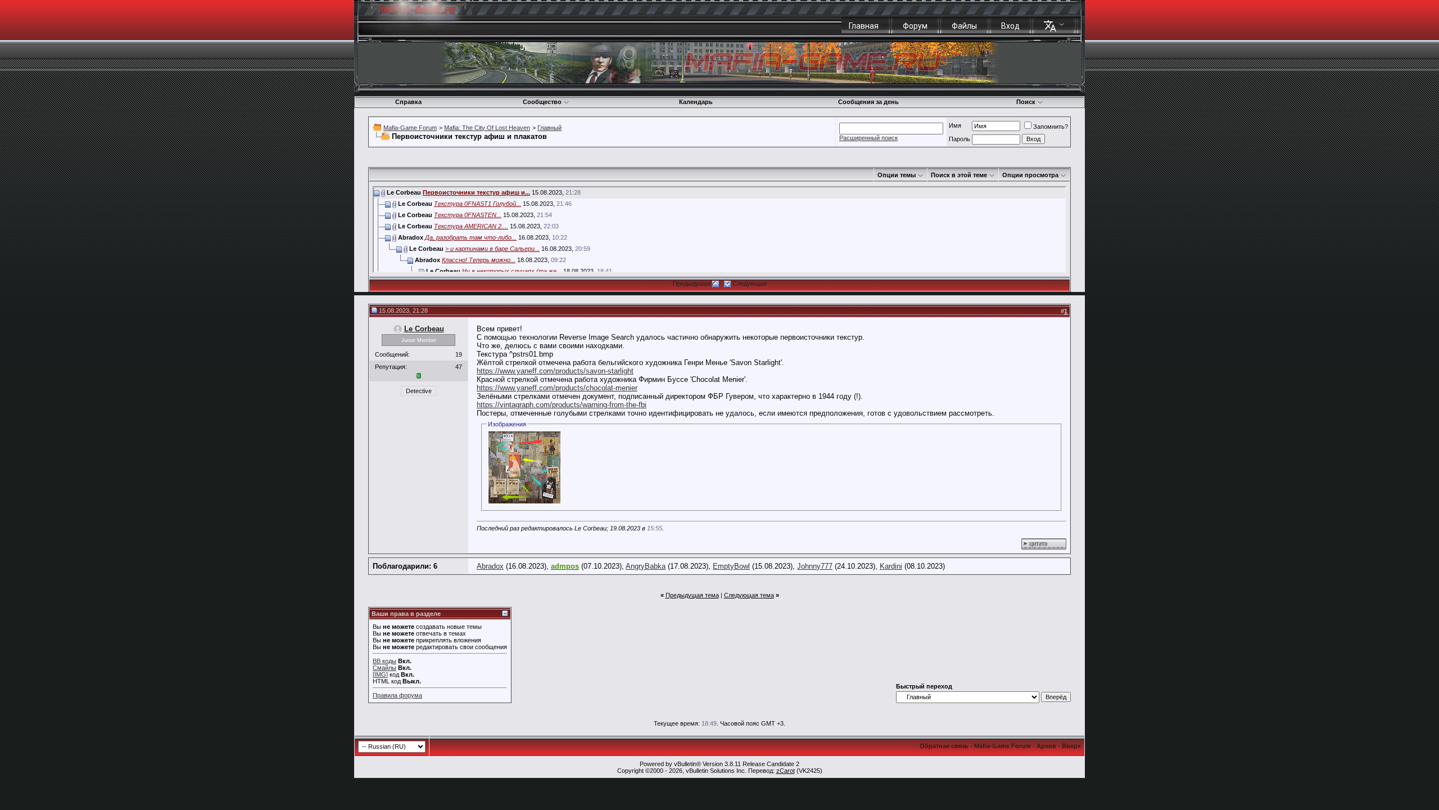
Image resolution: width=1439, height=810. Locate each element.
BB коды (384, 661)
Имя (955, 125)
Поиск (1025, 101)
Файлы (964, 25)
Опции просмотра (1030, 175)
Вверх (1071, 745)
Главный (549, 127)
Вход (1010, 25)
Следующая (749, 283)
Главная (864, 25)
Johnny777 (814, 566)
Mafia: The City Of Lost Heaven (487, 127)
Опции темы (896, 175)
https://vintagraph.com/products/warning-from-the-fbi (561, 404)
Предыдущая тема (692, 595)
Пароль (959, 139)
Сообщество (542, 101)
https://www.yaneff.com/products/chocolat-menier (557, 388)
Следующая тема (749, 595)
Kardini (891, 566)
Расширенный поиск (868, 137)
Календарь (696, 101)
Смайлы (384, 667)
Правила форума (397, 695)
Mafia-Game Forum (410, 127)
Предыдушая (692, 283)
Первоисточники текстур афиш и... (476, 192)
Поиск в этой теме (959, 175)
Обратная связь (944, 745)
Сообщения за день (868, 101)
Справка (408, 101)
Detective (419, 391)
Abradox (490, 566)
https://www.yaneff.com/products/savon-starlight (555, 371)
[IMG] (380, 674)
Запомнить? (1050, 126)
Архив (1046, 745)
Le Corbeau (424, 329)
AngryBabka (646, 566)
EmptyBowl (731, 566)
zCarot (785, 770)
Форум (915, 25)
